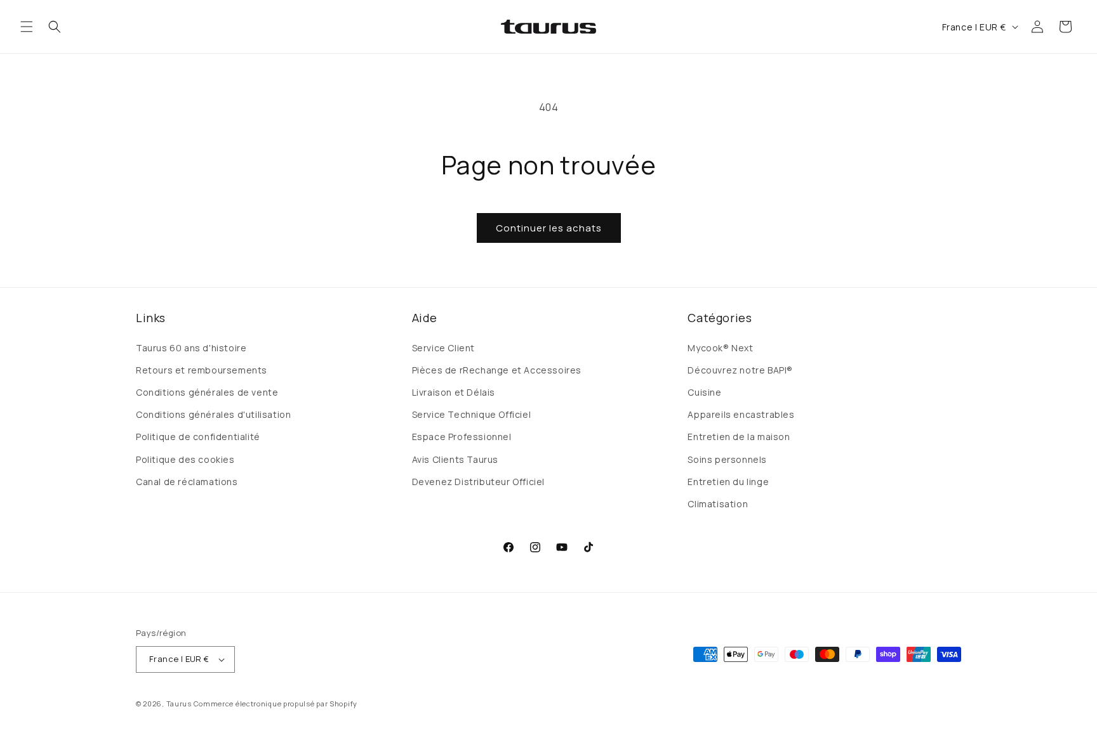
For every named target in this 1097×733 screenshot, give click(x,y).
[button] (27, 27)
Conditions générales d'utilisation (213, 414)
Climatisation (718, 504)
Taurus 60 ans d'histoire (191, 348)
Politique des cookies (185, 459)
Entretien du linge (728, 482)
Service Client (443, 348)
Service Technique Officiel (471, 414)
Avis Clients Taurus (455, 459)
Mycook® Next (720, 348)
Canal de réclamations (187, 482)
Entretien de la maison (739, 437)
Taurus (179, 703)
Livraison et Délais (453, 392)
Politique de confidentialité (198, 437)
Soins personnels (727, 459)
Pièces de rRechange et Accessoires (497, 370)
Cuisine (704, 392)
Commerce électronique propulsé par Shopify (275, 703)
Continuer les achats (549, 228)
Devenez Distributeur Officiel (478, 482)
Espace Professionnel (462, 437)
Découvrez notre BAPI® (740, 370)
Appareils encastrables (741, 414)
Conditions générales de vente (207, 392)
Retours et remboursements (201, 370)
